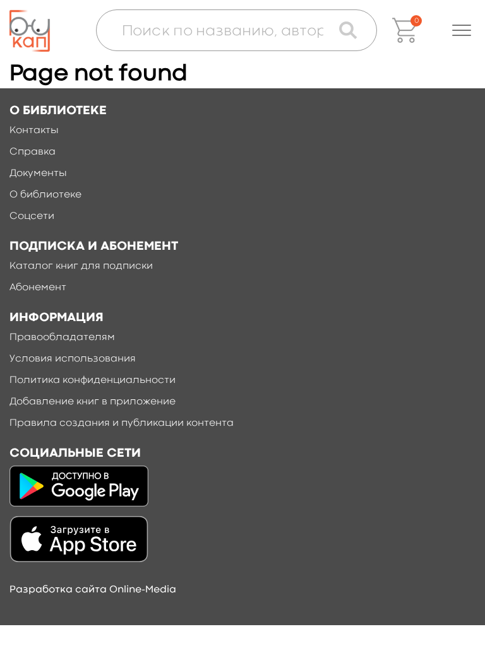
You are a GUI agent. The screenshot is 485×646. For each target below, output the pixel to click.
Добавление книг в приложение (92, 401)
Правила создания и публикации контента (121, 423)
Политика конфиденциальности (92, 380)
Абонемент (37, 287)
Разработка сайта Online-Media (92, 589)
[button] (462, 30)
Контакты (34, 130)
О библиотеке (45, 195)
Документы (38, 173)
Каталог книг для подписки (81, 266)
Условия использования (72, 359)
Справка (32, 152)
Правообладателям (62, 337)
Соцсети (31, 216)
